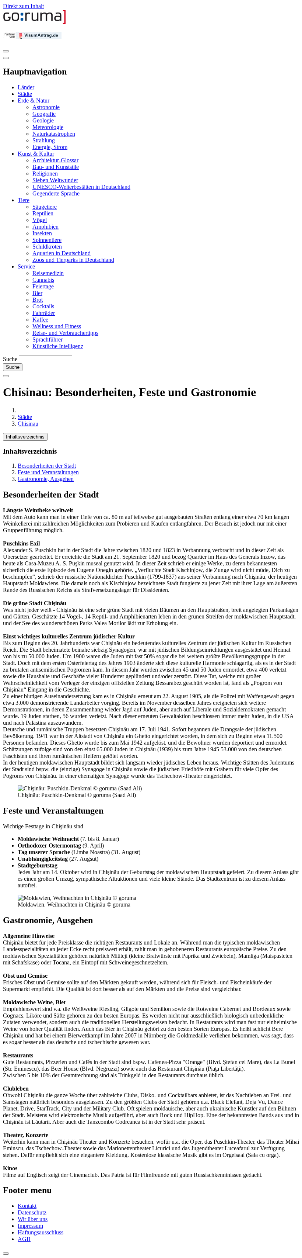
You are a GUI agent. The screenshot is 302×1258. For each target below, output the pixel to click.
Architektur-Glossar (55, 160)
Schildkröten (47, 246)
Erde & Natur (33, 100)
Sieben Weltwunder (55, 180)
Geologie (43, 120)
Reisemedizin (48, 273)
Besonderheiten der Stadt (47, 465)
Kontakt (27, 1206)
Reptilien (42, 213)
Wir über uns (33, 1219)
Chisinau (28, 423)
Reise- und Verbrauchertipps (65, 333)
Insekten (42, 233)
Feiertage (43, 286)
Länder (26, 87)
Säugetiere (44, 207)
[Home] (34, 22)
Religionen (45, 173)
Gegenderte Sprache (56, 193)
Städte (25, 94)
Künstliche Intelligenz (57, 346)
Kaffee (40, 319)
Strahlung (43, 140)
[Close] (6, 58)
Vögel (39, 220)
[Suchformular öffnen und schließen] (6, 376)
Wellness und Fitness (56, 326)
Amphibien (45, 226)
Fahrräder (43, 313)
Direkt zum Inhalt (23, 6)
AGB (24, 1239)
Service (26, 266)
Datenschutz (32, 1212)
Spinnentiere (47, 240)
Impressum (30, 1226)
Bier (37, 293)
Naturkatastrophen (53, 134)
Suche (10, 359)
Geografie (44, 114)
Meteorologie (47, 127)
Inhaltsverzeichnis (25, 437)
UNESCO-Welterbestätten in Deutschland (81, 187)
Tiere (23, 200)
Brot (37, 300)
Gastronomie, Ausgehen (46, 479)
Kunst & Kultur (36, 153)
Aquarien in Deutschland (61, 253)
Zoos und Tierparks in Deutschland (73, 260)
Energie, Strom (49, 147)
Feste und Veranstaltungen (48, 472)
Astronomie (46, 107)
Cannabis (43, 280)
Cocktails (43, 306)
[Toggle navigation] (6, 51)
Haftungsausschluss (40, 1232)
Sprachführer (47, 339)
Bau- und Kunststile (55, 167)
